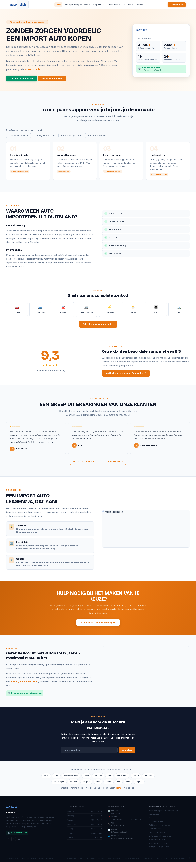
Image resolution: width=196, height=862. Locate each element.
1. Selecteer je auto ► (18, 135)
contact (119, 787)
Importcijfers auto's (157, 832)
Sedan (63, 309)
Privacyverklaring (164, 858)
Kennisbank (113, 4)
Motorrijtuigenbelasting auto (160, 836)
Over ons (127, 4)
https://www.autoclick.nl (122, 838)
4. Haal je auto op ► (97, 135)
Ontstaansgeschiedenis (74, 858)
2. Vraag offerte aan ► (44, 135)
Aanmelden (127, 750)
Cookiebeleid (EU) (182, 858)
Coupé (17, 309)
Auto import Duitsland (96, 858)
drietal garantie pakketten (24, 681)
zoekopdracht (33, 69)
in (19, 839)
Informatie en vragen (131, 858)
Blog (151, 818)
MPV (156, 309)
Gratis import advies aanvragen (98, 622)
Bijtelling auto (154, 814)
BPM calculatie (114, 858)
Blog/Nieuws (99, 4)
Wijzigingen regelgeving (159, 847)
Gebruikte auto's (156, 829)
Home (58, 4)
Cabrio (133, 309)
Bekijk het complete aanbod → (98, 324)
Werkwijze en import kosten (76, 4)
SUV (179, 309)
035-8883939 (117, 825)
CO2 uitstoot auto (156, 821)
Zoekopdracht (176, 4)
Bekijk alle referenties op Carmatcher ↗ (125, 373)
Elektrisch (109, 309)
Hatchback (40, 309)
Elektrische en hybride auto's (161, 825)
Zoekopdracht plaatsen (21, 78)
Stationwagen (86, 309)
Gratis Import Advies (52, 78)
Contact (139, 4)
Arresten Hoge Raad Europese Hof (163, 811)
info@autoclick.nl (119, 832)
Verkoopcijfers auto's (158, 843)
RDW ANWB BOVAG (157, 839)
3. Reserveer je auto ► (71, 135)
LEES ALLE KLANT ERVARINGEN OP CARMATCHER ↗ (98, 462)
